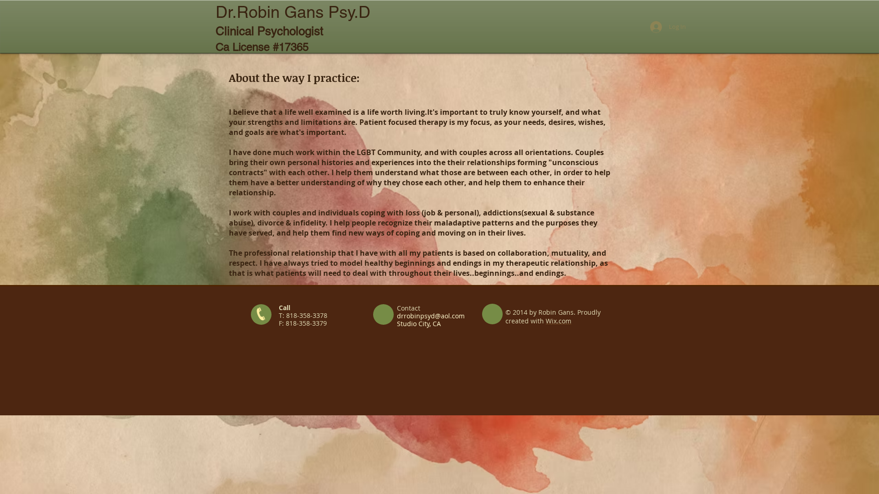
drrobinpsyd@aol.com (431, 315)
